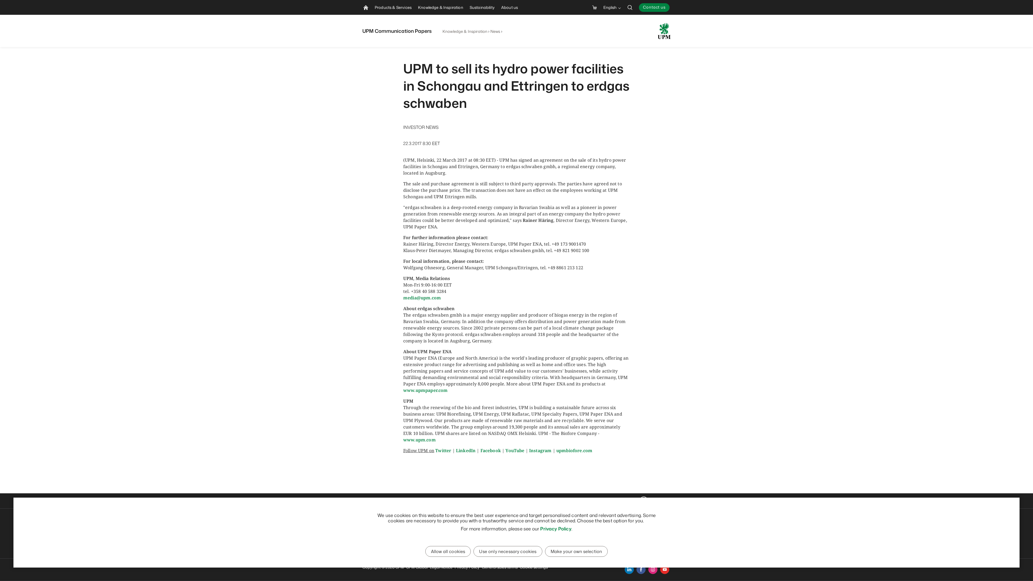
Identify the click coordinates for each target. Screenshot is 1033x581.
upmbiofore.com (574, 451)
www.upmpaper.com (425, 390)
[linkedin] (629, 569)
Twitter (443, 451)
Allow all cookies (448, 551)
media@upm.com (422, 298)
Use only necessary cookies (507, 551)
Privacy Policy (555, 528)
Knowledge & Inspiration (465, 31)
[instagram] (652, 569)
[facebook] (641, 569)
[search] (630, 7)
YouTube (514, 451)
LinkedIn (466, 451)
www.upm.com (419, 440)
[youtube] (664, 569)
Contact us (654, 7)
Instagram (540, 451)
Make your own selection (576, 551)
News (495, 31)
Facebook (490, 451)
